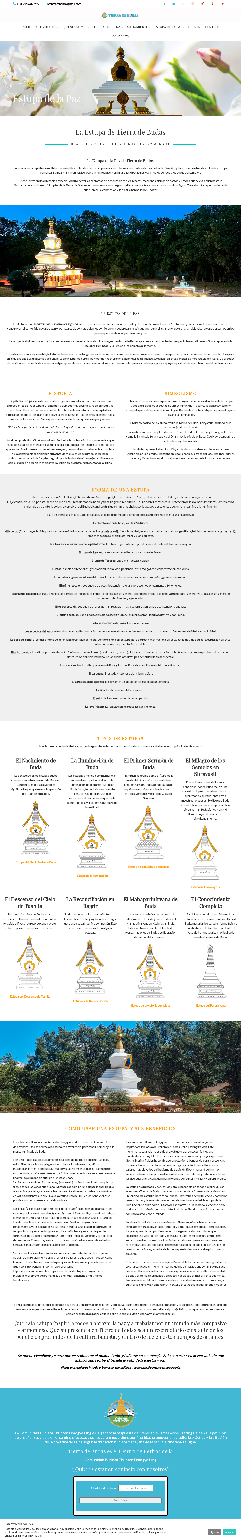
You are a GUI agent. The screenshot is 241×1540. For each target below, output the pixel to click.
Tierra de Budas (107, 27)
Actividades (45, 27)
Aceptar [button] (229, 1532)
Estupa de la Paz (168, 27)
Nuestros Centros (204, 27)
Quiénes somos (75, 27)
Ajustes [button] (215, 1532)
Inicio (26, 27)
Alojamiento (138, 27)
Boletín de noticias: (105, 1488)
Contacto (120, 36)
